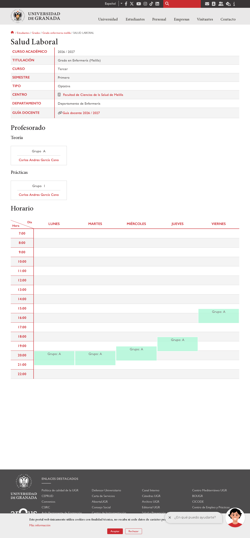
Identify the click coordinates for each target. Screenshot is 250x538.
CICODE (198, 501)
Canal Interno (150, 490)
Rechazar (134, 531)
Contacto (228, 19)
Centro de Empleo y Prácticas (211, 507)
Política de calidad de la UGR (60, 490)
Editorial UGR (151, 507)
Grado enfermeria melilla (56, 32)
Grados (36, 32)
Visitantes (205, 19)
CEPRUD (47, 496)
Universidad (108, 19)
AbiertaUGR (100, 501)
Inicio (13, 33)
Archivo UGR (150, 501)
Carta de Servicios (103, 496)
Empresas (181, 19)
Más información (39, 525)
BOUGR (197, 496)
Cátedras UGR (151, 496)
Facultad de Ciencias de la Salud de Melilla (93, 95)
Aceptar (115, 531)
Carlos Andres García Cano (39, 160)
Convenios (48, 501)
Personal (159, 19)
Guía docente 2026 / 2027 (81, 113)
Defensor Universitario (106, 490)
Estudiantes (135, 19)
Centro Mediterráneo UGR (209, 490)
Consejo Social (101, 507)
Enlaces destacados (60, 479)
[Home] (35, 16)
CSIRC (46, 507)
